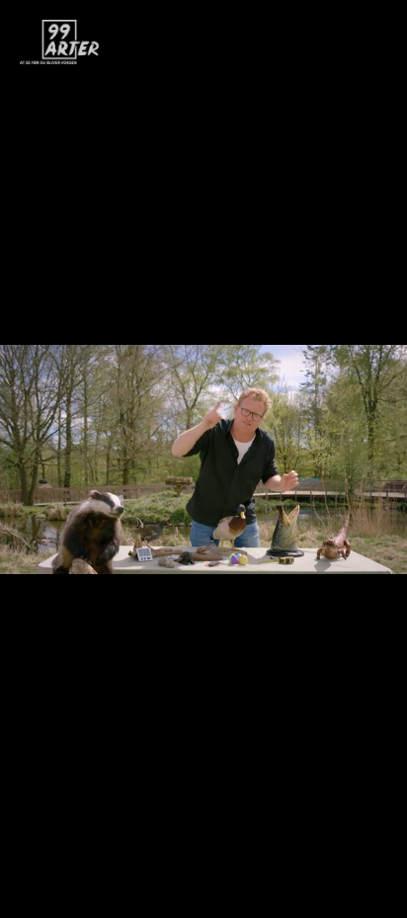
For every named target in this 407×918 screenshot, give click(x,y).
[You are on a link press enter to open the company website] (59, 42)
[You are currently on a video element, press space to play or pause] (203, 459)
